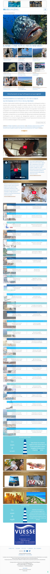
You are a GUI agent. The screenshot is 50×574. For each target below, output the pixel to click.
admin (16, 125)
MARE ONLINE (25, 568)
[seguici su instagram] (24, 551)
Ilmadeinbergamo (22, 554)
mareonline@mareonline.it (35, 175)
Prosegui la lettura (40, 122)
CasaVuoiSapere (29, 554)
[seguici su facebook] (30, 551)
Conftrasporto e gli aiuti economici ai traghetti (35, 125)
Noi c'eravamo (37, 548)
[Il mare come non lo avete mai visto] (25, 29)
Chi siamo (17, 548)
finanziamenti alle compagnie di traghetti (10, 128)
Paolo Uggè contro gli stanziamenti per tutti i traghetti (28, 128)
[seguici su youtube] (27, 551)
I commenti (30, 548)
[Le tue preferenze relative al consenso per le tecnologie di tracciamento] (48, 572)
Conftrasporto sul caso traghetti (9, 126)
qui (39, 450)
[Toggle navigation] (45, 9)
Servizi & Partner (22, 125)
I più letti (23, 548)
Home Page (11, 548)
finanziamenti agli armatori (20, 126)
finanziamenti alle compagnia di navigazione (33, 126)
